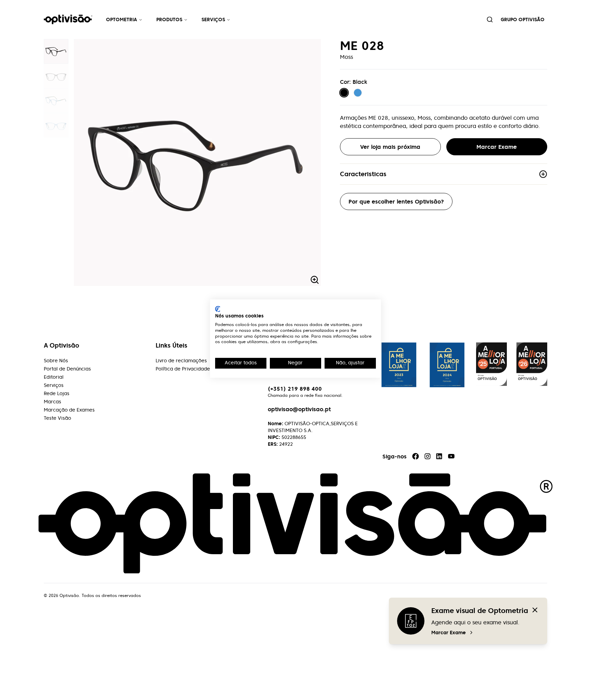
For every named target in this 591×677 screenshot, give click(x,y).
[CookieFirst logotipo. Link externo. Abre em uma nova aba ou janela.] (217, 309)
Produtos (169, 19)
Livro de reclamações (181, 360)
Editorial (54, 377)
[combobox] (490, 19)
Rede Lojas (56, 393)
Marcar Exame (448, 632)
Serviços (213, 19)
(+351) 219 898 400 (295, 388)
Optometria (121, 19)
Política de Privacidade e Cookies (195, 369)
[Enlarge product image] (56, 51)
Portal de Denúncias (67, 369)
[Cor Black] (344, 93)
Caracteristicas (363, 174)
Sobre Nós (56, 360)
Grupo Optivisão (522, 19)
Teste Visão (57, 418)
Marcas (52, 402)
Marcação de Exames (69, 410)
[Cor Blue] (358, 93)
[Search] (490, 19)
